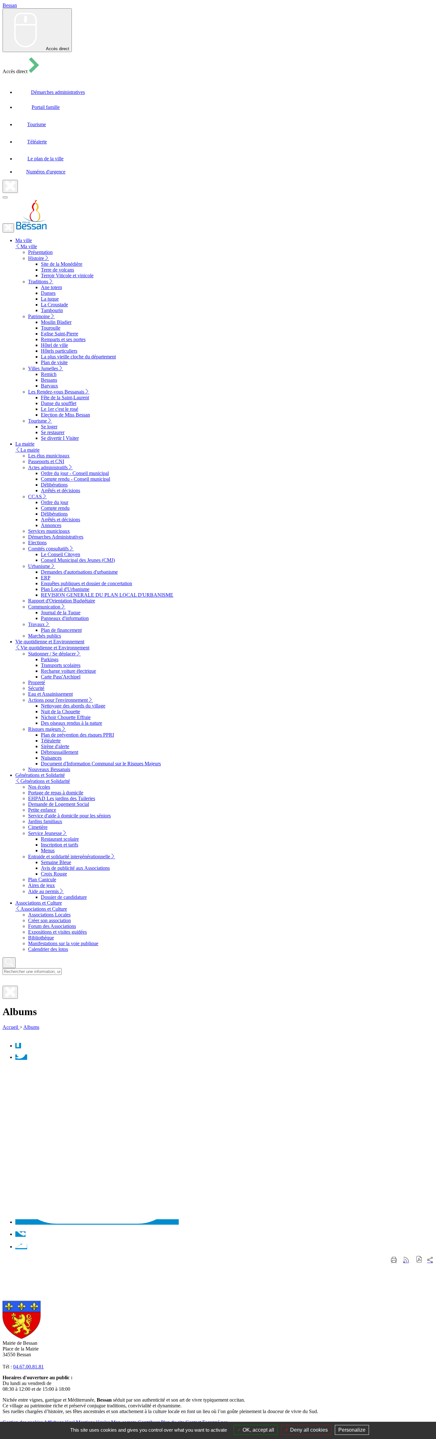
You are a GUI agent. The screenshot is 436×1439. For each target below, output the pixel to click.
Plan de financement (61, 630)
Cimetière (38, 827)
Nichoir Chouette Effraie (66, 717)
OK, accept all (257, 1430)
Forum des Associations (52, 926)
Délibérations (54, 484)
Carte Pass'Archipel (60, 676)
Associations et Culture (43, 909)
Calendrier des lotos (48, 949)
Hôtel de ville (54, 345)
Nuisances (51, 758)
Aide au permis (43, 891)
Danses (48, 293)
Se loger (49, 426)
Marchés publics (44, 636)
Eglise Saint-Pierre (59, 333)
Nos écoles (39, 787)
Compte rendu (55, 508)
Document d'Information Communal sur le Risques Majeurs (101, 763)
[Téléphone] (20, 1234)
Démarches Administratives (55, 537)
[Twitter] (21, 1057)
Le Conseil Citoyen (60, 554)
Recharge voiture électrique (68, 671)
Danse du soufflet (58, 403)
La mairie (30, 450)
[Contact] (21, 1246)
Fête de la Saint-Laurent (65, 397)
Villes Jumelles (43, 368)
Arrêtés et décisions (60, 490)
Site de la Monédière (61, 264)
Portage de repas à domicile (55, 792)
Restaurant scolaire (60, 839)
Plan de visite (54, 362)
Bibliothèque (41, 937)
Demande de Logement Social (58, 804)
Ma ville (28, 246)
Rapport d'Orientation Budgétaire (61, 600)
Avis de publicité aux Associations (75, 868)
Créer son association (49, 920)
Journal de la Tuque (60, 612)
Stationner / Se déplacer (52, 653)
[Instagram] (97, 1222)
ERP (45, 577)
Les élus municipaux (49, 455)
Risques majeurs (44, 729)
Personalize (351, 1430)
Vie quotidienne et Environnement (54, 647)
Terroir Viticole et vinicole (67, 275)
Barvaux (49, 385)
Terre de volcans (57, 269)
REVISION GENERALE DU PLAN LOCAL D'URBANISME (107, 595)
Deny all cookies (308, 1430)
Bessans (49, 380)
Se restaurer (52, 432)
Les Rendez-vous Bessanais (56, 391)
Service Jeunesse (45, 833)
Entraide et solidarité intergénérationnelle (69, 856)
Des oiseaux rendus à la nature (71, 723)
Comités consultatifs (48, 548)
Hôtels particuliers (59, 351)
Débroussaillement (59, 752)
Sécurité (36, 688)
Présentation (40, 252)
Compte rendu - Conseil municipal (75, 479)
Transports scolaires (60, 665)
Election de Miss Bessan (65, 414)
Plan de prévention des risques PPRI (77, 735)
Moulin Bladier (56, 322)
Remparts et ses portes (63, 339)
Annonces (51, 525)
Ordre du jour (54, 502)
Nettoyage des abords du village (73, 705)
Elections (37, 542)
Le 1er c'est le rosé (59, 409)
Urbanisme (39, 566)
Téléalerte (51, 740)
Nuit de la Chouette (60, 711)
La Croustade (54, 304)
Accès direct (57, 48)
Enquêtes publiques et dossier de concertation (86, 583)
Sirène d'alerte (55, 746)
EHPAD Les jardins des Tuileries (61, 798)
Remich (48, 374)
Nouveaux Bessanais (49, 769)
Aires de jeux (41, 885)
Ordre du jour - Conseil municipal (75, 473)
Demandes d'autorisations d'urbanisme (79, 572)
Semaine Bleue (56, 862)
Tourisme (37, 421)
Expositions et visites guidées (57, 932)
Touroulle (50, 328)
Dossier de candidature (64, 897)
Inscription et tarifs (59, 844)
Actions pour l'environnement (58, 700)
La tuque (50, 299)
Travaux (36, 624)
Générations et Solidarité (45, 781)
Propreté (36, 682)
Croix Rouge (54, 873)
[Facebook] (18, 1045)
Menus (48, 850)
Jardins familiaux (45, 821)
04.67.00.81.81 (28, 1366)
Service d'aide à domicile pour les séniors (69, 815)
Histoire (36, 258)
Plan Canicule (42, 879)
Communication (44, 606)
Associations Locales (49, 914)
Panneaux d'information (65, 618)
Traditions (38, 281)
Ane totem (51, 287)
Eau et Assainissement (50, 694)
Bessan (10, 5)
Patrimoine (39, 316)
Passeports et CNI (46, 461)
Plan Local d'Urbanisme (65, 589)
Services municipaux (49, 531)
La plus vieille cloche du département (78, 356)
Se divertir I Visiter (60, 438)
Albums (31, 1027)
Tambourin (52, 310)
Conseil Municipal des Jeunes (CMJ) (78, 560)
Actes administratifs (48, 467)
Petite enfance (42, 810)
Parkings (49, 659)
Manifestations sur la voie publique (63, 943)
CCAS (35, 496)
